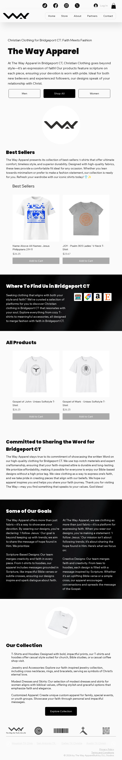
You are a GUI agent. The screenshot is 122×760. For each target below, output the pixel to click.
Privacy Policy (106, 749)
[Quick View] (36, 218)
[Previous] (8, 744)
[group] (61, 229)
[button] (113, 6)
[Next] (113, 744)
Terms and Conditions (102, 752)
